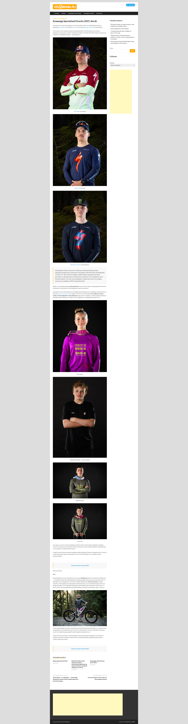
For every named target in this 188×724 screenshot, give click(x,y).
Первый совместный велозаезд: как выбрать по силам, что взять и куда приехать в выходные (122, 37)
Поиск (111, 48)
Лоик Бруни (63, 27)
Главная (56, 13)
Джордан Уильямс (89, 27)
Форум (64, 13)
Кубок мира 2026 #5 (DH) (60, 661)
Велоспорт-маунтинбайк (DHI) (60, 18)
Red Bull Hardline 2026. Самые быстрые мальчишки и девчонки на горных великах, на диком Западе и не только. (79, 664)
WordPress (127, 721)
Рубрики (112, 63)
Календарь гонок (89, 13)
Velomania (67, 721)
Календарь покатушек (74, 13)
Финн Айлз (75, 27)
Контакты (99, 13)
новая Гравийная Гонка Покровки (120, 28)
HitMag (133, 721)
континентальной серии (64, 293)
